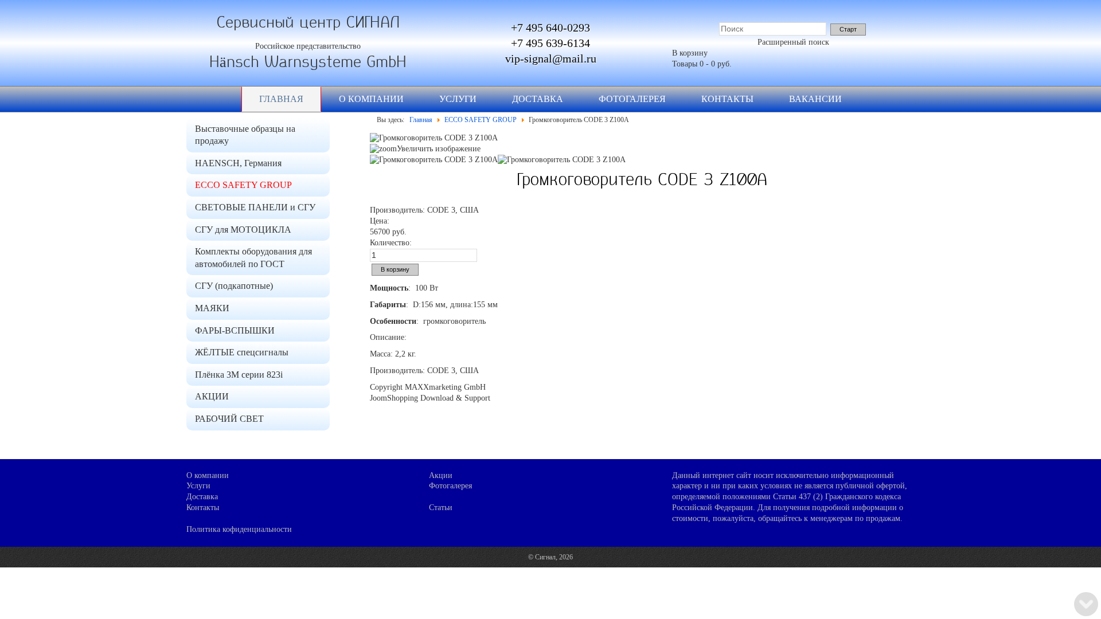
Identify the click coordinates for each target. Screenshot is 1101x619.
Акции (440, 475)
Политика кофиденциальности (239, 529)
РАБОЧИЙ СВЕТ (229, 419)
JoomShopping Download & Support (430, 398)
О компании (371, 99)
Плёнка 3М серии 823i (239, 374)
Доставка (537, 99)
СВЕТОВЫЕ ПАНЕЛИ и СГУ (255, 207)
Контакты (727, 99)
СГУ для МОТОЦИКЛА (243, 229)
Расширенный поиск (793, 42)
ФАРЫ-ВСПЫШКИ (235, 330)
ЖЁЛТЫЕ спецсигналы (241, 352)
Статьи (440, 507)
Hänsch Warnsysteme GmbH (308, 61)
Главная (281, 99)
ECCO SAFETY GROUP (243, 185)
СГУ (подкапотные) (234, 286)
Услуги (458, 99)
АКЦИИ (212, 396)
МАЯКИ (212, 308)
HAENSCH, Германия (238, 163)
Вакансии (815, 99)
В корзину (690, 53)
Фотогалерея (632, 99)
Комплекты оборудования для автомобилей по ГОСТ (253, 257)
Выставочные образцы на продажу (245, 135)
